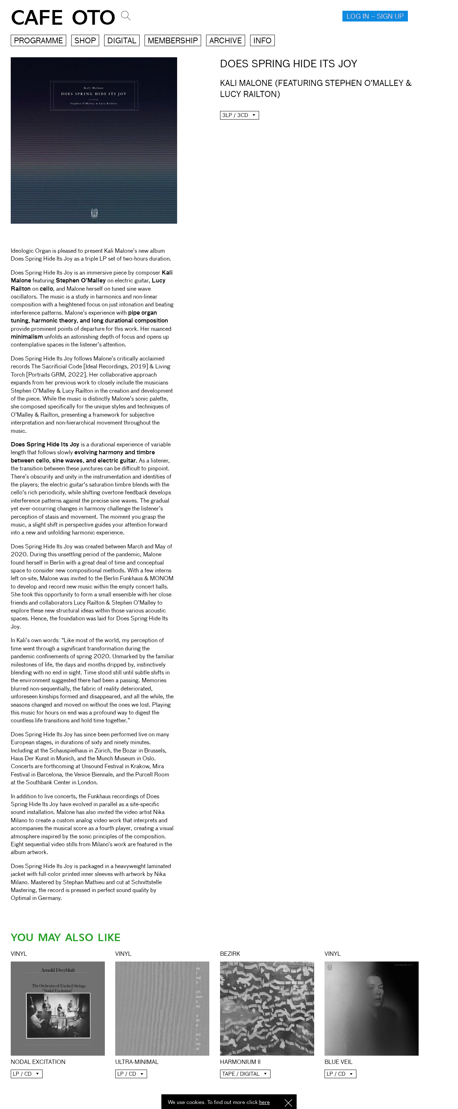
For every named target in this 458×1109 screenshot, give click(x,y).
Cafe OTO (63, 18)
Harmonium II (240, 1062)
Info (262, 41)
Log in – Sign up (375, 17)
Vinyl (19, 954)
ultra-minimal (137, 1062)
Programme (38, 41)
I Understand (288, 1103)
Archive (225, 41)
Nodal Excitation (38, 1062)
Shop (85, 41)
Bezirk (230, 954)
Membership (173, 41)
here (264, 1102)
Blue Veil (338, 1062)
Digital (121, 41)
